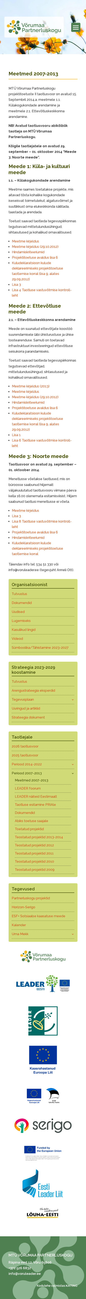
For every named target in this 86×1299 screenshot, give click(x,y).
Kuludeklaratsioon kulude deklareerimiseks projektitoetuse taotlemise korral (37, 548)
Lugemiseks (21, 621)
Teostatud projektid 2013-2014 (39, 837)
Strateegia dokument (28, 717)
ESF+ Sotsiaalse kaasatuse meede (38, 916)
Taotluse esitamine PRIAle (35, 805)
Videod (17, 639)
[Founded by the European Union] (43, 1162)
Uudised (18, 612)
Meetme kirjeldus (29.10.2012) (35, 247)
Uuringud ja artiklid (26, 708)
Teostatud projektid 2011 (34, 853)
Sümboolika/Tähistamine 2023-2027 (40, 648)
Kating (71, 1286)
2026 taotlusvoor (25, 746)
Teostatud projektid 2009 (34, 870)
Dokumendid (22, 603)
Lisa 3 (16, 285)
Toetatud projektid (29, 829)
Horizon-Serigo (23, 907)
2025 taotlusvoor (25, 755)
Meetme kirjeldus (25, 241)
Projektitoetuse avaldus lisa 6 (35, 258)
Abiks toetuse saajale (31, 821)
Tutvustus (19, 594)
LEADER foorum (28, 788)
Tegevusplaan (23, 699)
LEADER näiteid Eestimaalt (36, 797)
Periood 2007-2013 (27, 773)
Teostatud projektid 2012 (34, 845)
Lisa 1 (16, 435)
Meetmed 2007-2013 (31, 780)
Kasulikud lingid (23, 630)
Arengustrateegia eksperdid (33, 691)
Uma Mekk (20, 934)
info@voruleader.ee (25, 1274)
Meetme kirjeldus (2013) (30, 386)
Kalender (19, 925)
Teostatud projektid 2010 (34, 862)
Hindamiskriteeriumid (28, 252)
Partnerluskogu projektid (31, 898)
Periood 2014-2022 (27, 764)
